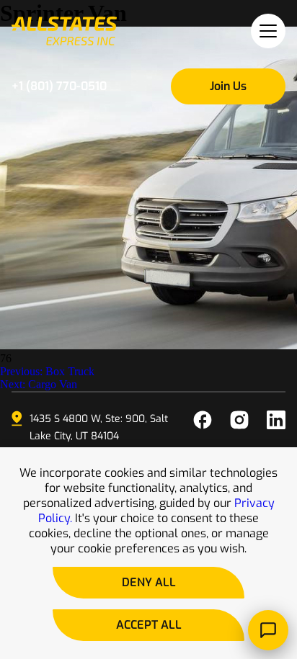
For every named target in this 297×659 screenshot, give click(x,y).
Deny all (149, 582)
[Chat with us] (268, 630)
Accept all (149, 624)
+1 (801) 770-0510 (59, 86)
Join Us (228, 86)
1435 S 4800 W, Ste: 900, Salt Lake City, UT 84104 (99, 427)
